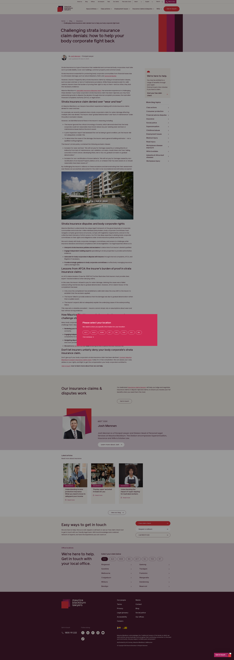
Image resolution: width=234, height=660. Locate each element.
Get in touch (220, 655)
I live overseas (87, 337)
